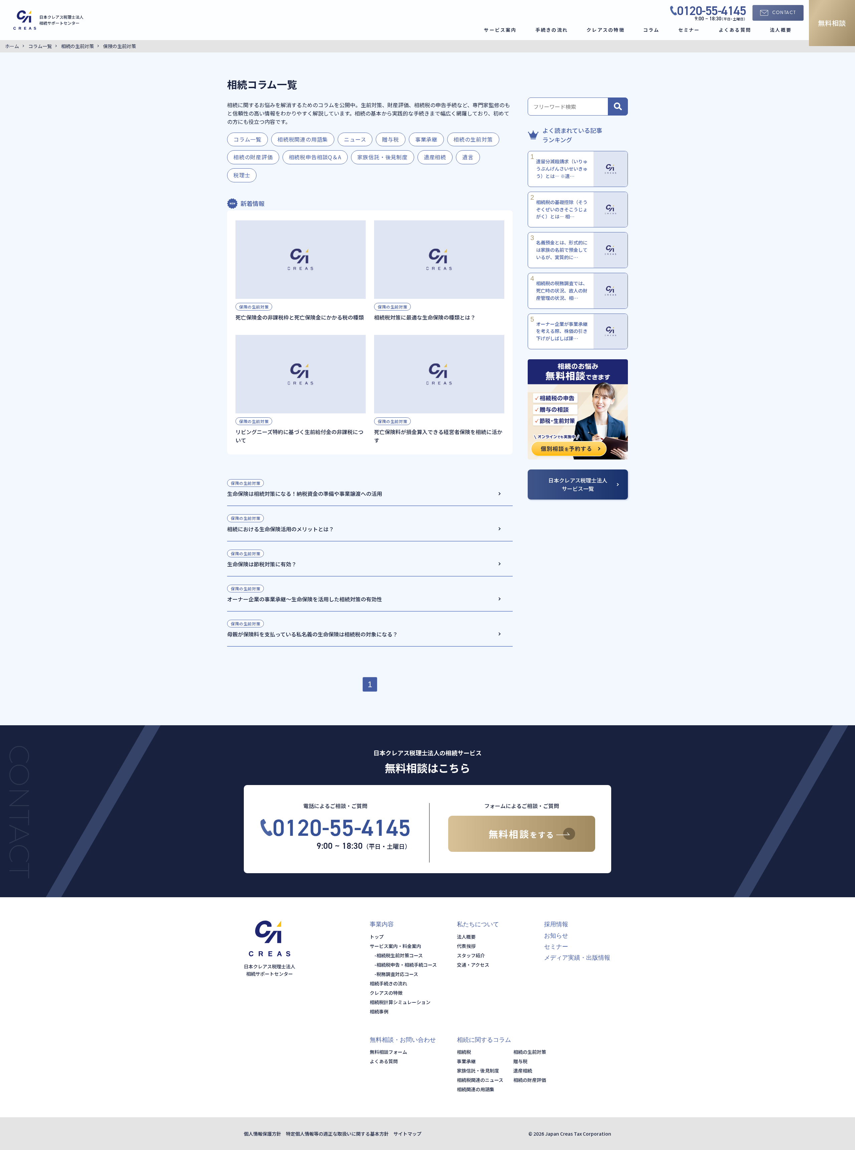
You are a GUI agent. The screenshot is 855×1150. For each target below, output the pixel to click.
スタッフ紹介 (471, 955)
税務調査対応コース (397, 974)
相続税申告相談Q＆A (315, 157)
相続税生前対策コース (399, 955)
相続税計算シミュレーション (400, 1002)
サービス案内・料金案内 (395, 946)
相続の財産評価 (253, 157)
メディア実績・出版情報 (577, 957)
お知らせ (556, 935)
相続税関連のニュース (480, 1080)
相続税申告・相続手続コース (406, 964)
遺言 (468, 157)
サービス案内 (500, 29)
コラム (651, 29)
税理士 (241, 175)
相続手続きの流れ (388, 983)
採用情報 (556, 924)
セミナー (689, 29)
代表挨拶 (466, 946)
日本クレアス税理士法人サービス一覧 (577, 484)
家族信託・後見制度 (382, 157)
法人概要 (781, 29)
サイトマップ (407, 1133)
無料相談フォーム (388, 1051)
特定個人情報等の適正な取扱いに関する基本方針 (337, 1133)
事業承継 (426, 139)
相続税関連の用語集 (303, 139)
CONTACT (784, 12)
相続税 (464, 1051)
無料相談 (832, 23)
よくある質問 (735, 29)
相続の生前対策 (473, 139)
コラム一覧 (247, 139)
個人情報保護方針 (262, 1133)
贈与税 (390, 139)
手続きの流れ (551, 29)
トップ (377, 936)
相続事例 (379, 1011)
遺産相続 (435, 157)
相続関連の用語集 (475, 1089)
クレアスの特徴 (605, 29)
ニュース (355, 139)
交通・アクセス (473, 964)
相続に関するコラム (484, 1039)
